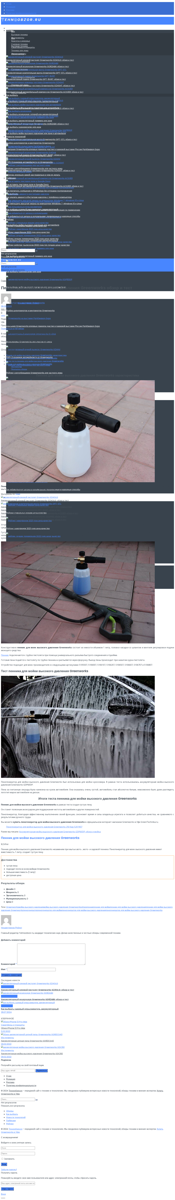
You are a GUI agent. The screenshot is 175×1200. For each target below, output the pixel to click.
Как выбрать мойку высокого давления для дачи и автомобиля (36, 133)
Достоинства (16, 367)
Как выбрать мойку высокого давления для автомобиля (32, 107)
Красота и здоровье (20, 41)
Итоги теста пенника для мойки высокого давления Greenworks (35, 361)
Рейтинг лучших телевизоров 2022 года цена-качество (32, 238)
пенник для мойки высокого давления (128, 907)
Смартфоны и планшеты (23, 47)
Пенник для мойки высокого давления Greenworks (29, 364)
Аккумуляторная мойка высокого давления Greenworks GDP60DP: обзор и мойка (60, 831)
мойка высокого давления (31, 907)
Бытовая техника (19, 34)
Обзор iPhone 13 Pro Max (13, 1028)
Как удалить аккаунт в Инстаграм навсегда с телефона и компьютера (39, 197)
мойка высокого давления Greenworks (62, 907)
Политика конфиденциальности (21, 13)
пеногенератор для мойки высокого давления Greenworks (134, 910)
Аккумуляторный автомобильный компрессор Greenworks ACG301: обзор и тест (44, 92)
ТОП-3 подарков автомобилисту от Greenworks (29, 162)
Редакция (10, 6)
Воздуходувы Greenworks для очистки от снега (29, 155)
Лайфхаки (11, 178)
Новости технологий (15, 136)
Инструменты (17, 37)
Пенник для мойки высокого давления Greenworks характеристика (36, 355)
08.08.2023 (6, 306)
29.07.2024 (6, 1012)
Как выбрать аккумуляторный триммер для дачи (29, 256)
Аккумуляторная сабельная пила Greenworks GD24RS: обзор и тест (33, 516)
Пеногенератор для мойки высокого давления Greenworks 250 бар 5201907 (44, 826)
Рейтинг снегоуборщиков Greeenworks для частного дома (34, 372)
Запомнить (9, 1158)
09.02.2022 (6, 1044)
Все (13, 31)
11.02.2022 (5, 1031)
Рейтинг (10, 219)
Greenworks (12, 907)
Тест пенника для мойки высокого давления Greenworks (31, 358)
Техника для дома (19, 50)
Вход (3, 1194)
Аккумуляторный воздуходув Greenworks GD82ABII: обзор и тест (37, 66)
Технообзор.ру (15, 1090)
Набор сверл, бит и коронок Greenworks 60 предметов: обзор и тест (33, 519)
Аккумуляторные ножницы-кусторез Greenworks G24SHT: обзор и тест (40, 170)
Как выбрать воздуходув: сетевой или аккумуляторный (32, 114)
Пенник (5, 655)
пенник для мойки (101, 907)
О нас (9, 3)
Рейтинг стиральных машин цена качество (26, 225)
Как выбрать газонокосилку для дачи (23, 271)
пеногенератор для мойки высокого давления (84, 910)
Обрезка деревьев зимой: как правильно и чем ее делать (33, 174)
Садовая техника (19, 44)
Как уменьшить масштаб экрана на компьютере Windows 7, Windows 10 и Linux (44, 203)
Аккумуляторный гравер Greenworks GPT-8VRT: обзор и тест (36, 79)
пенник (90, 907)
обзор (84, 907)
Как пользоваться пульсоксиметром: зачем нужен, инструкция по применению (43, 210)
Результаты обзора (19, 369)
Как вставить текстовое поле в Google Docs (27, 184)
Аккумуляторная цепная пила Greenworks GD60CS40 (27, 1040)
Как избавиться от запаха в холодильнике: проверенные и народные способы (43, 216)
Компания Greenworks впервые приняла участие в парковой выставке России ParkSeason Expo (53, 326)
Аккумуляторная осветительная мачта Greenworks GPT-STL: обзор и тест (41, 72)
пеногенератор (30, 910)
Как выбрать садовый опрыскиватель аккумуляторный (32, 101)
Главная (5, 280)
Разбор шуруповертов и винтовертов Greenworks (30, 310)
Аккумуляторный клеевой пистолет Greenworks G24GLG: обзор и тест (40, 60)
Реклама (10, 10)
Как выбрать (12, 95)
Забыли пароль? (9, 1169)
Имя (4, 969)
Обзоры (10, 30)
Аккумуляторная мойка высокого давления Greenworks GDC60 (32, 1053)
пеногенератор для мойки (50, 910)
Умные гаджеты (18, 53)
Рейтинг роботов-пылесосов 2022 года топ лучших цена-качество (38, 245)
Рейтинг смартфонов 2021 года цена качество (28, 232)
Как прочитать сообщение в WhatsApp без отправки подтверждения (39, 190)
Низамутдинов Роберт (28, 303)
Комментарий (9, 964)
